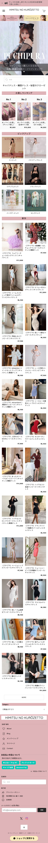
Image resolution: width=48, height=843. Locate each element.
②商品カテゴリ (8, 709)
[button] (21, 71)
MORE (24, 697)
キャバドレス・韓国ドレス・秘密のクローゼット (24, 833)
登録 (41, 810)
